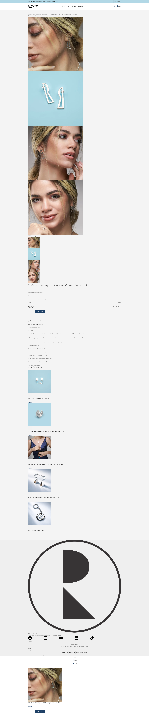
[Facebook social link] (108, 1)
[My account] (107, 6)
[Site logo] (33, 6)
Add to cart (40, 311)
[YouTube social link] (112, 1)
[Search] (110, 6)
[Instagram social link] (110, 1)
